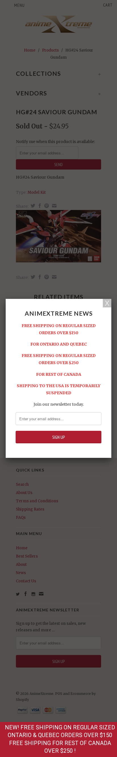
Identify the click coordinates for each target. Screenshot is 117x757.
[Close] (107, 303)
